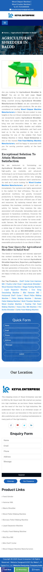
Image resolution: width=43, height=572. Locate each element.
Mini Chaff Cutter (9, 543)
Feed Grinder (7, 496)
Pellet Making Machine (21, 298)
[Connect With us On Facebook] (11, 425)
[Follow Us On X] (24, 425)
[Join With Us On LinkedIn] (31, 425)
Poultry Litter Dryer (14, 284)
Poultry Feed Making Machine (14, 531)
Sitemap (10, 481)
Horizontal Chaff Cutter (12, 295)
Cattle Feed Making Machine (27, 310)
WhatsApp (22, 570)
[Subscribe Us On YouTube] (17, 425)
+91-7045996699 (22, 7)
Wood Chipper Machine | (21, 2)
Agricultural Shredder (31, 284)
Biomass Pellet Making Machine (15, 520)
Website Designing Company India (27, 565)
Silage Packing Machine (32, 287)
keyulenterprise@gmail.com (22, 9)
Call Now (7, 570)
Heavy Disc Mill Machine (27, 307)
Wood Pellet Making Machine (14, 514)
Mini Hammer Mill (31, 293)
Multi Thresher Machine (31, 301)
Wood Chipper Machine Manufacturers (17, 549)
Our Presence (28, 481)
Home (6, 33)
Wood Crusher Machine (12, 304)
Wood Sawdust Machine (11, 287)
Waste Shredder (8, 508)
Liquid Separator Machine (15, 290)
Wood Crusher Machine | (21, 4)
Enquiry (36, 570)
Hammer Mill (7, 502)
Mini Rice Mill (7, 537)
